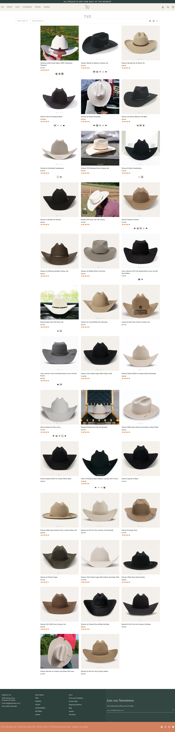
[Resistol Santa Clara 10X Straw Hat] (59, 302)
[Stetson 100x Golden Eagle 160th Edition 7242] (100, 353)
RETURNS (38, 711)
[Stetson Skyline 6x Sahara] (141, 199)
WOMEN (38, 701)
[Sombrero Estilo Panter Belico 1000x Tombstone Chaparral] (59, 43)
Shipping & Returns (75, 705)
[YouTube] (173, 727)
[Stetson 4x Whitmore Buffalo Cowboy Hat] (59, 251)
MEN (36, 698)
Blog (70, 708)
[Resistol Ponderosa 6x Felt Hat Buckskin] (100, 407)
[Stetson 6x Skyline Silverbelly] (100, 96)
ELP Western (8, 727)
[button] (3, 7)
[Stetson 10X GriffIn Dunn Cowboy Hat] (59, 604)
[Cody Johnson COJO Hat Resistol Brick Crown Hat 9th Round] (59, 353)
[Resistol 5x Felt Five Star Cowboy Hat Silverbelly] (100, 510)
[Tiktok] (165, 727)
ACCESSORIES (40, 708)
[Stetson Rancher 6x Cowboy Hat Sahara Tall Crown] (59, 651)
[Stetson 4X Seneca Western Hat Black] (141, 96)
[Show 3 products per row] (153, 21)
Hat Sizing (72, 714)
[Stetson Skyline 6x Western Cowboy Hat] (100, 43)
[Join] (172, 710)
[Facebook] (162, 727)
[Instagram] (169, 727)
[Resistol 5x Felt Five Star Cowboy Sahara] (100, 651)
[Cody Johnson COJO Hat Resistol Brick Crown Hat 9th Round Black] (141, 251)
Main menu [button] (39, 695)
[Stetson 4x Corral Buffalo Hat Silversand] (100, 302)
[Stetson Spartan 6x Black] (141, 458)
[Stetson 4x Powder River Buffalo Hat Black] (100, 604)
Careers (37, 714)
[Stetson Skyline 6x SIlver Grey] (59, 407)
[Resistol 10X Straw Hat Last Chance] (100, 199)
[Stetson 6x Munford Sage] (59, 557)
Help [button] (71, 695)
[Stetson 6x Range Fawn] (141, 510)
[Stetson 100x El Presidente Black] (59, 96)
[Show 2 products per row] (150, 21)
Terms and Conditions (76, 698)
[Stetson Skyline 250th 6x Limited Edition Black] (59, 458)
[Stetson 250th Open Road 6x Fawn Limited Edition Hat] (59, 510)
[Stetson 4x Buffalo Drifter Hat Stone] (100, 251)
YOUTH (37, 705)
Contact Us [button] (6, 695)
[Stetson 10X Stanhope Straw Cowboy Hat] (100, 148)
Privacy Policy (73, 701)
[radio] (56, 74)
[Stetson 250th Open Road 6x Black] (141, 557)
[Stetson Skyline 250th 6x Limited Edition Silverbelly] (141, 353)
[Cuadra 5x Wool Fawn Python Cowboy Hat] (141, 302)
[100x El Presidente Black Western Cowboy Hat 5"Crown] (100, 458)
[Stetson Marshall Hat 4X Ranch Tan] (141, 43)
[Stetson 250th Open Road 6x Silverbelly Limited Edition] (141, 407)
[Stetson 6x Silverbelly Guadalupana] (59, 148)
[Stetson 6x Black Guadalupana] (141, 148)
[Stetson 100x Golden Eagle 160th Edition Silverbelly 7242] (100, 557)
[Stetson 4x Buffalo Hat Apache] (59, 199)
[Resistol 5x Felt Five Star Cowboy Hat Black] (141, 604)
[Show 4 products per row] (157, 21)
